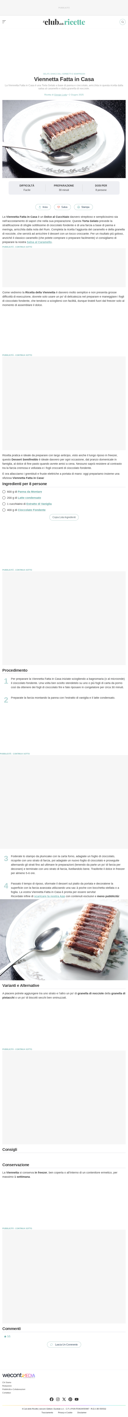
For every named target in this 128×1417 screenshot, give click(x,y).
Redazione (7, 1386)
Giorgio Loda (60, 94)
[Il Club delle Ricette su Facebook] (52, 1400)
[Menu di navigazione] (4, 22)
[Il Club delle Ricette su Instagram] (58, 1400)
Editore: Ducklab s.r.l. (55, 1409)
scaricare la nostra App (49, 896)
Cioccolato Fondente (32, 510)
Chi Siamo (6, 1382)
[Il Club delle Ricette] (64, 21)
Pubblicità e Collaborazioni (13, 1389)
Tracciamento (47, 1413)
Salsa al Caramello (39, 242)
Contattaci (6, 1393)
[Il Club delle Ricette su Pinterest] (70, 1400)
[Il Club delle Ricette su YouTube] (77, 1400)
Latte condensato (29, 497)
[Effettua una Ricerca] (123, 22)
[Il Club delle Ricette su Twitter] (64, 1400)
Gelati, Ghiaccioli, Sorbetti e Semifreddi (64, 74)
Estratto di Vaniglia (39, 503)
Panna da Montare (30, 491)
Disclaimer (81, 1413)
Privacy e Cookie (65, 1413)
